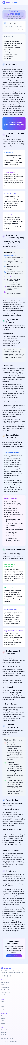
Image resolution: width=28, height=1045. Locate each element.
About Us (3, 1015)
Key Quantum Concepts (11, 45)
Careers (3, 1018)
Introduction (8, 39)
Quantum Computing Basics (12, 41)
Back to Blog (7, 8)
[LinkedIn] (10, 976)
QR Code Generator (6, 985)
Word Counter (4, 994)
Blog (2, 1009)
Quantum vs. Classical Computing (13, 43)
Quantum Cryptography (11, 54)
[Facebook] (2, 976)
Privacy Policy (4, 1032)
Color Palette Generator (7, 990)
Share (21, 29)
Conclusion (8, 58)
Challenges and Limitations (12, 52)
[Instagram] (7, 976)
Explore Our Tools (13, 956)
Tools (2, 1006)
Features (3, 1004)
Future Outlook (9, 56)
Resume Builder (5, 982)
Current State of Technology (12, 47)
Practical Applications (10, 49)
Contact (3, 1023)
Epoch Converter (5, 992)
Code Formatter (5, 987)
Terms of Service (5, 1030)
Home (2, 1001)
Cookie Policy (4, 1035)
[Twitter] (5, 976)
